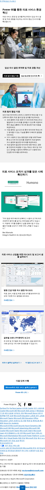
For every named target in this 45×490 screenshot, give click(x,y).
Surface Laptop (16, 408)
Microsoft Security (17, 426)
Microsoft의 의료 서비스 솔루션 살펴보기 (21, 387)
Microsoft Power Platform (29, 435)
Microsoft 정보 (31, 438)
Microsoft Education (22, 416)
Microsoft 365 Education (23, 418)
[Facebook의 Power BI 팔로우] (24, 404)
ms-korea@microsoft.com (33, 470)
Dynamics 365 (35, 426)
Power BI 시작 (21, 392)
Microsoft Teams (12, 431)
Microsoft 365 (11, 411)
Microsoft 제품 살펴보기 (26, 411)
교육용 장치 (34, 416)
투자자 (21, 440)
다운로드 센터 (19, 413)
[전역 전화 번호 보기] (22, 488)
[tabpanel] (22, 120)
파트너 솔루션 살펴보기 (11, 362)
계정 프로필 (8, 413)
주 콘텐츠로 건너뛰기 (8, 1)
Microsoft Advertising (20, 428)
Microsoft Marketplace (9, 435)
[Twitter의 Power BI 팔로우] (19, 404)
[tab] (11, 76)
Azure (27, 426)
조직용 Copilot (27, 408)
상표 (37, 450)
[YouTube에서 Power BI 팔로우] (29, 404)
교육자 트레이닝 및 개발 (17, 421)
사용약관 (32, 450)
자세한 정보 (8, 300)
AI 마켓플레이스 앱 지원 (14, 433)
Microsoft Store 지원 (32, 413)
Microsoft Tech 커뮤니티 (32, 433)
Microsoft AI (5, 426)
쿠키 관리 (24, 450)
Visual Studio (13, 438)
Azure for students (11, 423)
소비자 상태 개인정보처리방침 (11, 448)
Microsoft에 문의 (29, 448)
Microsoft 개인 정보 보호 (9, 440)
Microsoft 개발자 (26, 431)
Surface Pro (4, 408)
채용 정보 (21, 438)
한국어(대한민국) (6, 443)
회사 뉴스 (41, 438)
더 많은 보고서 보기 (32, 362)
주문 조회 (9, 416)
